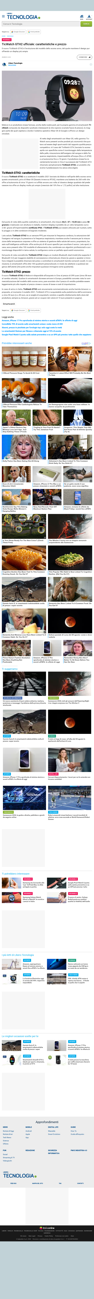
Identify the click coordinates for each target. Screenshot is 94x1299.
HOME (3, 36)
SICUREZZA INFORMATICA (12, 698)
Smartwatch (9, 304)
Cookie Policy (49, 1236)
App (27, 1137)
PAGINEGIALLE (18, 1231)
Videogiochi (7, 1161)
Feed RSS (13, 1183)
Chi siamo (23, 1236)
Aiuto (72, 1236)
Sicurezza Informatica (53, 1151)
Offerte (5, 1144)
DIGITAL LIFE (53, 774)
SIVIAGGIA (71, 1231)
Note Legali (32, 1236)
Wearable (51, 1131)
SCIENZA (52, 736)
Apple (28, 1134)
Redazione (30, 1150)
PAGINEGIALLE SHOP (30, 1231)
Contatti (80, 1183)
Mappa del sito (37, 1183)
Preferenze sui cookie (61, 1236)
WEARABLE (10, 36)
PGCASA (40, 1231)
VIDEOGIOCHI (53, 698)
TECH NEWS (53, 812)
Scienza (6, 1141)
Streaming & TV (9, 1158)
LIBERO (4, 1231)
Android (29, 1131)
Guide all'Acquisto (77, 1134)
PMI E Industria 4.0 (79, 1150)
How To (73, 1131)
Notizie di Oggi (8, 1131)
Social (5, 1154)
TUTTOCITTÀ (59, 1231)
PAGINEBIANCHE (49, 1231)
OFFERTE (7, 736)
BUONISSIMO (88, 1231)
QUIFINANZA (79, 1231)
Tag (60, 1183)
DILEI (65, 1231)
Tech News (7, 1137)
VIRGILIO (10, 1231)
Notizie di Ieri (8, 1134)
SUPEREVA (47, 1233)
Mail (81, 19)
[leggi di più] (91, 64)
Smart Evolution (54, 1134)
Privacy (40, 1236)
